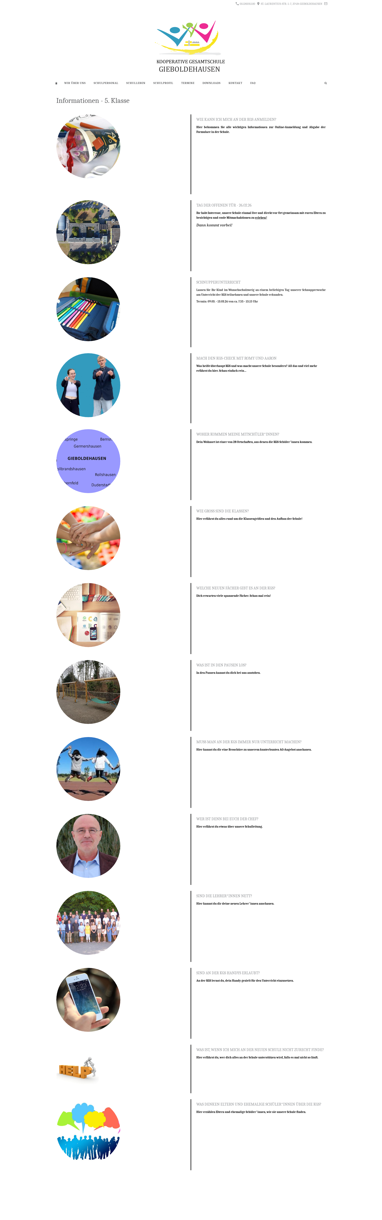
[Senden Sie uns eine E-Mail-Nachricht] (326, 4)
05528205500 (247, 4)
